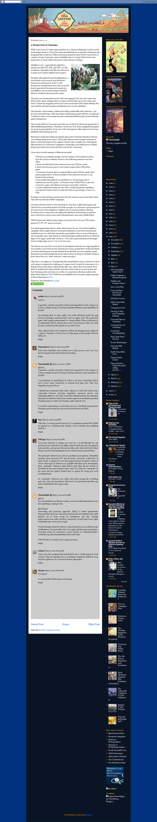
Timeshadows (43, 347)
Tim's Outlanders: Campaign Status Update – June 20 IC (116, 429)
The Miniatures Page (116, 763)
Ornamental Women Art (121, 411)
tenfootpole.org (114, 477)
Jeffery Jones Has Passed (118, 303)
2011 (111, 236)
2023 (111, 195)
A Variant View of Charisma (118, 326)
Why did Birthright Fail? (122, 719)
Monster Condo (114, 479)
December (115, 240)
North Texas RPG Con (117, 750)
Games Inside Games (116, 358)
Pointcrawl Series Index (122, 618)
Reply (40, 339)
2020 (111, 202)
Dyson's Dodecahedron (114, 466)
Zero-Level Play (117, 287)
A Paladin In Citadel (116, 445)
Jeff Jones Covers (118, 298)
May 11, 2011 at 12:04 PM (53, 296)
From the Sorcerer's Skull (116, 486)
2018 (111, 210)
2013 (111, 229)
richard (41, 551)
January (114, 386)
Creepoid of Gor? (118, 308)
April (113, 375)
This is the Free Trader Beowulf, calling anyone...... (118, 366)
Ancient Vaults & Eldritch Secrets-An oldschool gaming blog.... (116, 544)
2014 (111, 225)
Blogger (89, 815)
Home (65, 624)
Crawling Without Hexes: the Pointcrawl (122, 594)
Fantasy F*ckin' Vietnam (121, 707)
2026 (111, 183)
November (115, 244)
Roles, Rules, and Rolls (115, 560)
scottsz (41, 296)
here (50, 277)
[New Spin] (112, 439)
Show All (124, 582)
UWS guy (42, 439)
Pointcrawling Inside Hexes (122, 647)
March (114, 378)
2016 (111, 217)
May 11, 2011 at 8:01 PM (62, 495)
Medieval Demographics (114, 741)
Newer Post (37, 624)
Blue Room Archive (116, 733)
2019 (111, 206)
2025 (111, 187)
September (115, 251)
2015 (111, 221)
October (114, 247)
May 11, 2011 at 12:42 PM (59, 347)
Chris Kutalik (43, 364)
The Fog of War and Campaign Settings (117, 313)
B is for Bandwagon (119, 342)
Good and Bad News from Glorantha (116, 292)
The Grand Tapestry (116, 437)
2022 (111, 198)
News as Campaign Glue (122, 606)
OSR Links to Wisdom (117, 756)
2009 (111, 395)
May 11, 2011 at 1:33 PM (61, 364)
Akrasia (41, 570)
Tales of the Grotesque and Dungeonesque (114, 405)
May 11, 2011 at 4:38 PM (52, 420)
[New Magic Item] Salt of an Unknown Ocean (117, 550)
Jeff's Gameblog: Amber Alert (117, 271)
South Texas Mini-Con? (118, 353)
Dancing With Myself (116, 347)
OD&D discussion (115, 753)
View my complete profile (116, 143)
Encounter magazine (116, 736)
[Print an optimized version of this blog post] (37, 284)
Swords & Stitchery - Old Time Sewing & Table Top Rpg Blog (117, 506)
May (113, 266)
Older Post (94, 624)
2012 (111, 233)
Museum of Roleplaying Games (116, 746)
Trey (40, 420)
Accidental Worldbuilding (118, 332)
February (115, 382)
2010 (111, 391)
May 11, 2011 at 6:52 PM (55, 439)
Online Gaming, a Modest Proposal (118, 276)
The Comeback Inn (116, 759)
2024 (111, 191)
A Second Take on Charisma (118, 320)
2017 (111, 214)
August (114, 255)
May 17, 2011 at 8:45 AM (54, 570)
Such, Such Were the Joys (117, 338)
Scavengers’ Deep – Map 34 (116, 470)
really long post (86, 554)
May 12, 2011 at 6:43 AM (54, 551)
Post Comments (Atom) (50, 630)
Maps (110, 151)
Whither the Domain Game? (118, 282)
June (113, 263)
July (113, 259)
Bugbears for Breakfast (113, 424)
